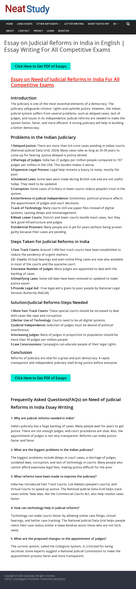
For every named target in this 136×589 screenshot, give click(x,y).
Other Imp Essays (47, 23)
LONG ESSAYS (24, 23)
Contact (24, 30)
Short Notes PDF (98, 23)
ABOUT (10, 30)
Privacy (38, 30)
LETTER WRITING (74, 23)
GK (114, 23)
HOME (9, 23)
